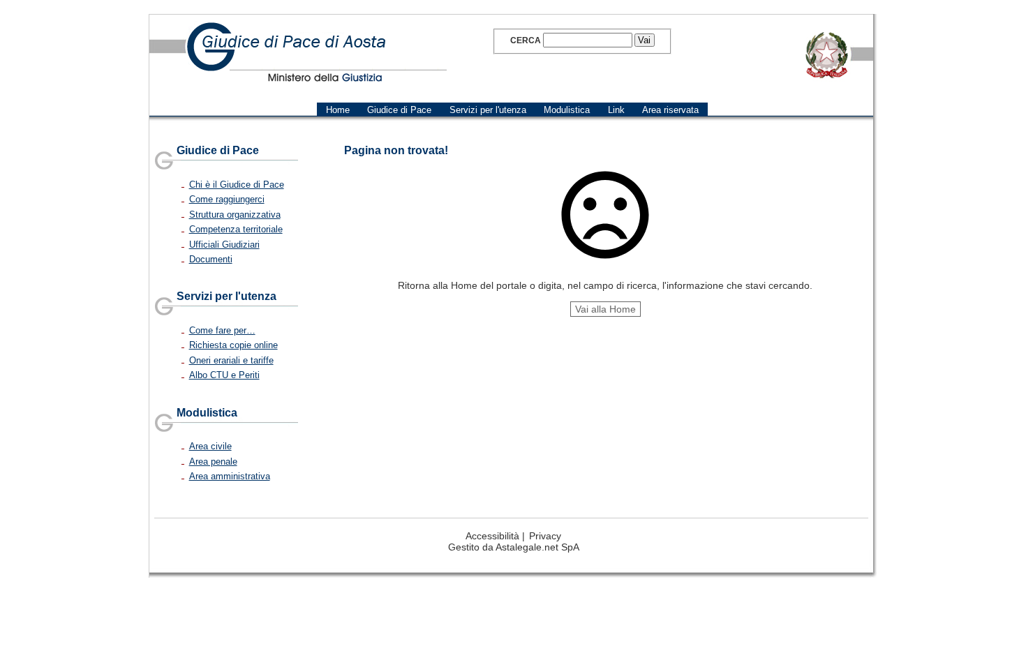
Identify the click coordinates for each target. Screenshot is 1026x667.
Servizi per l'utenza (226, 296)
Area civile (210, 446)
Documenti (210, 259)
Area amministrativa (229, 476)
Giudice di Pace (218, 150)
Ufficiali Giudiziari (224, 244)
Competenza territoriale (236, 229)
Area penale (213, 461)
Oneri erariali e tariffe (231, 360)
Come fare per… (222, 330)
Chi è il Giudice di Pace (236, 184)
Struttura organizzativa (235, 214)
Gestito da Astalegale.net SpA (513, 547)
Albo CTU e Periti (224, 375)
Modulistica (207, 413)
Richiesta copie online (233, 345)
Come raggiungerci (227, 199)
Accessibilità (492, 535)
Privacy (545, 535)
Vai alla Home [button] (605, 309)
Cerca (525, 40)
